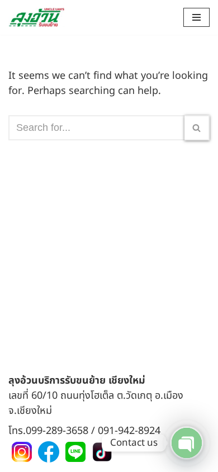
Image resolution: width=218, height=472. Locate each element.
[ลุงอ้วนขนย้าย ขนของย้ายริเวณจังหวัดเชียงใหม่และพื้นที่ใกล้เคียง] (36, 17)
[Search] (197, 127)
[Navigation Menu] (196, 17)
